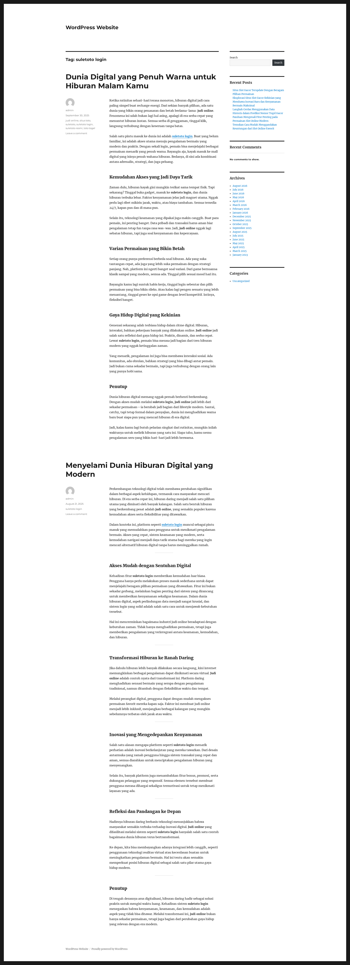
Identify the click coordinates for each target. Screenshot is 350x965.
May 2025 (238, 243)
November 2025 (242, 220)
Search (234, 57)
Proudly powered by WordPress (110, 949)
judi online (72, 120)
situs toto (85, 120)
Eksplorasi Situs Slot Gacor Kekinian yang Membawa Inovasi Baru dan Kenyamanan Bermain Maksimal (257, 101)
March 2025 (240, 251)
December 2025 (242, 216)
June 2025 (238, 239)
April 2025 (239, 247)
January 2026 (240, 212)
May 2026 (238, 197)
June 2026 (238, 193)
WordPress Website (92, 27)
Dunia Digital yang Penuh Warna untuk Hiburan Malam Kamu (141, 81)
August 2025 (240, 231)
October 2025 (240, 224)
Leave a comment (76, 133)
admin (70, 110)
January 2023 (240, 254)
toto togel (89, 128)
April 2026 (239, 201)
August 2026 (240, 185)
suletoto (70, 124)
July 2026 (238, 189)
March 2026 (240, 205)
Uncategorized (241, 281)
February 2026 (241, 208)
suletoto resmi (74, 128)
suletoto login (182, 136)
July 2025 (238, 235)
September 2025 (242, 228)
